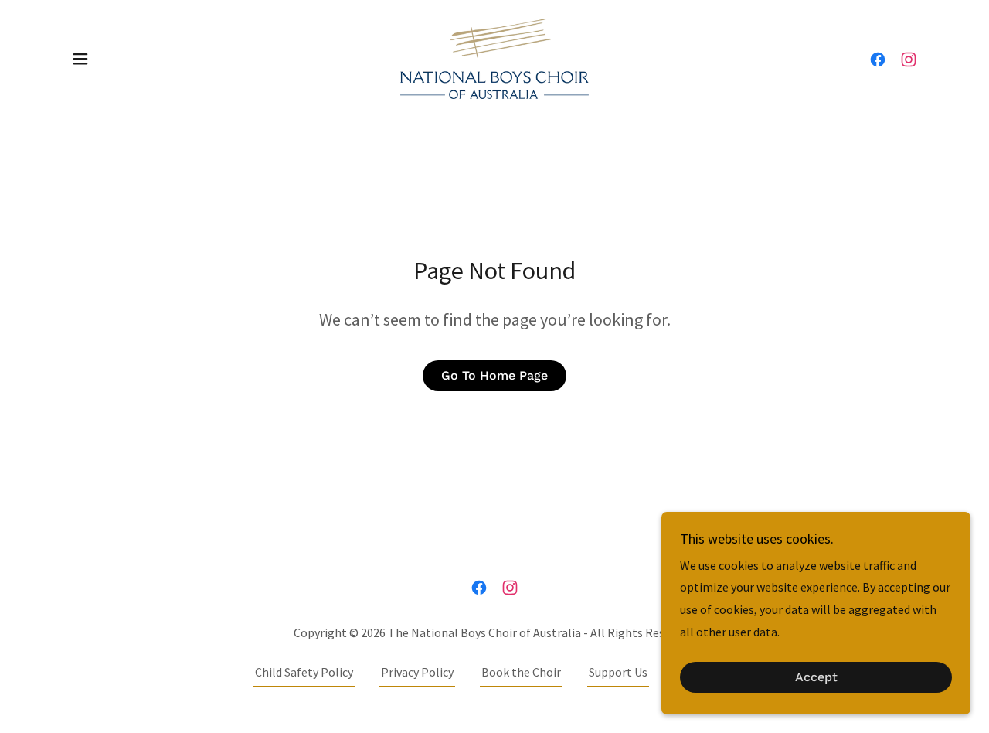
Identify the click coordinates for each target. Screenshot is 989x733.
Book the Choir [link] (521, 672)
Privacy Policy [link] (417, 672)
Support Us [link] (618, 672)
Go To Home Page (494, 375)
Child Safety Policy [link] (304, 672)
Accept (816, 677)
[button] (80, 58)
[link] (494, 57)
